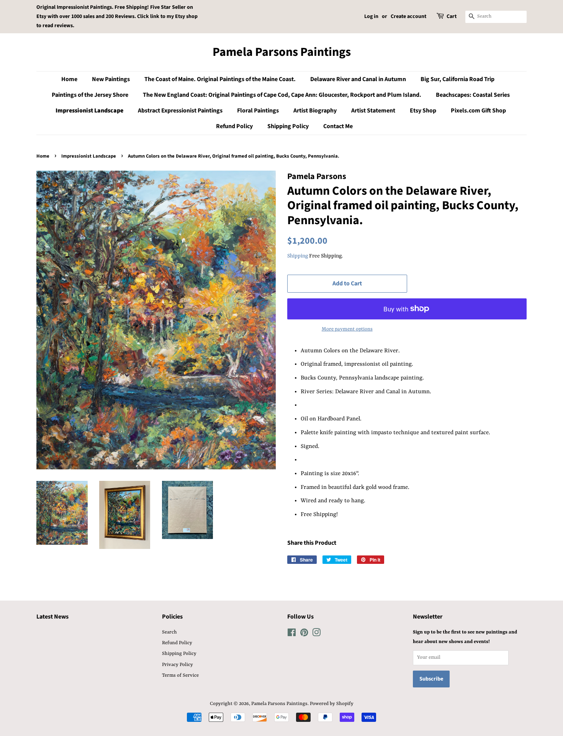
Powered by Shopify (332, 704)
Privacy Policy (177, 665)
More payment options (347, 329)
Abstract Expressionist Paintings (180, 110)
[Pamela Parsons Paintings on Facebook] (291, 634)
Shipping (297, 256)
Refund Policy (234, 126)
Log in (371, 16)
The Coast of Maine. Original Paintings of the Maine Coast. (220, 79)
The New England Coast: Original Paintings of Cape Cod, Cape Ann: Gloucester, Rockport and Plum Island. (282, 95)
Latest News (52, 616)
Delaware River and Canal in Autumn (358, 79)
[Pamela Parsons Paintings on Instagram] (316, 634)
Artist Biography (315, 110)
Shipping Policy (288, 126)
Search (169, 632)
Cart (452, 16)
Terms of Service (180, 675)
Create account (408, 16)
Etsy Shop (423, 110)
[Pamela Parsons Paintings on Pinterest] (304, 634)
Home (69, 79)
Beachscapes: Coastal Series (473, 95)
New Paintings (111, 79)
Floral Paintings (258, 110)
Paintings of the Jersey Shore (90, 95)
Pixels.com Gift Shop (478, 110)
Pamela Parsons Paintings (282, 52)
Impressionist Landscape (89, 110)
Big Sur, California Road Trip (457, 79)
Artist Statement (373, 110)
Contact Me (338, 126)
